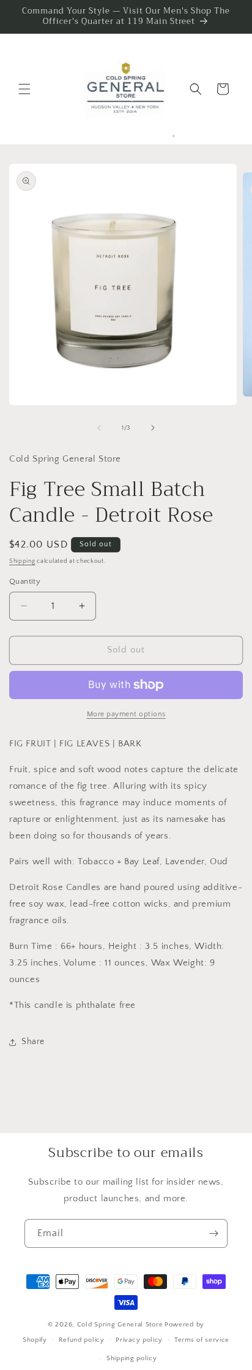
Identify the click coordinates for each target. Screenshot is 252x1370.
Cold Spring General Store (120, 1324)
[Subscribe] (213, 1233)
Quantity (24, 581)
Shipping (22, 561)
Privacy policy (139, 1340)
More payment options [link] (126, 714)
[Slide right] (152, 427)
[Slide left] (99, 427)
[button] (24, 89)
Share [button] (33, 1042)
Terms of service (201, 1340)
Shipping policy (131, 1358)
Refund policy (82, 1340)
